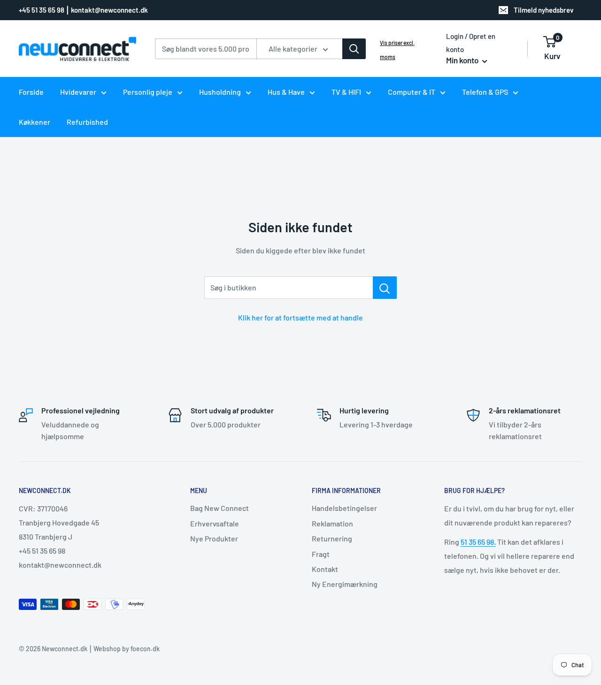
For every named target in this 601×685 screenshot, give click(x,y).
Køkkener (34, 121)
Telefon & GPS (485, 91)
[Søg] (354, 48)
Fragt (321, 553)
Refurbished (87, 121)
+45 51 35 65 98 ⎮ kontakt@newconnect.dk (83, 10)
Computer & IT (411, 91)
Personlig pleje (147, 91)
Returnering (332, 538)
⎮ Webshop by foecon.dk (123, 649)
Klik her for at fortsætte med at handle (300, 317)
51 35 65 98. (478, 541)
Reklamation (332, 523)
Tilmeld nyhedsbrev (544, 10)
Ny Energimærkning (345, 583)
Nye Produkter (214, 538)
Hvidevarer (78, 91)
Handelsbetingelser (344, 507)
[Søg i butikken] (385, 287)
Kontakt (325, 568)
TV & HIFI (346, 91)
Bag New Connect (219, 507)
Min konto (463, 60)
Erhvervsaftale (214, 523)
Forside (31, 91)
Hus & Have (286, 91)
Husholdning (220, 91)
